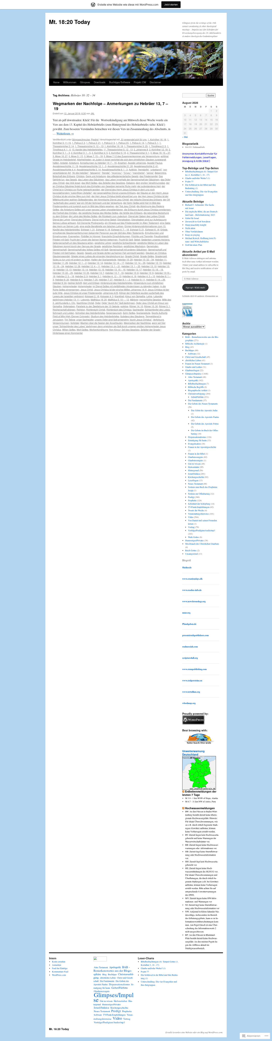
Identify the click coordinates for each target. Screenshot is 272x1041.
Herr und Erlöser (91, 282)
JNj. (93, 113)
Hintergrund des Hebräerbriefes (116, 282)
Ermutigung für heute (197, 440)
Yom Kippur (114, 329)
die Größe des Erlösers (130, 212)
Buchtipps (189, 350)
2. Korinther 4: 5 (100, 152)
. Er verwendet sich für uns (133, 139)
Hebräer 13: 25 (81, 272)
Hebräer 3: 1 (95, 276)
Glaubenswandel (61, 256)
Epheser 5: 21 (137, 229)
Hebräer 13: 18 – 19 (153, 269)
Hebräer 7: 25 (91, 279)
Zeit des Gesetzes (131, 329)
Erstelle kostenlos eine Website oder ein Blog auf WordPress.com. (194, 1032)
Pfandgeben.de (189, 624)
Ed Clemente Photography (90, 222)
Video (190, 516)
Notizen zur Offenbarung (199, 493)
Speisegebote (143, 312)
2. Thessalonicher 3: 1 (138, 152)
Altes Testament (195, 376)
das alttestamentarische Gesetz (122, 176)
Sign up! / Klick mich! (195, 287)
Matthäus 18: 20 (99, 299)
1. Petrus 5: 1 (151, 142)
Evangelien (74, 236)
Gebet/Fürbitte (197, 396)
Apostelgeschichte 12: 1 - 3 (92, 166)
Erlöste (163, 229)
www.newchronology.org (194, 601)
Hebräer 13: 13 (64, 269)
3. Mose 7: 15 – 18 (93, 156)
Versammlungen (61, 322)
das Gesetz (71, 179)
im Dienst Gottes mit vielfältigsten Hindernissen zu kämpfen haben (126, 286)
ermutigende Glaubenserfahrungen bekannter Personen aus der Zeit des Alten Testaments (98, 232)
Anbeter (64, 162)
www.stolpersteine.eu (192, 680)
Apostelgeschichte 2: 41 (146, 166)
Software (192, 353)
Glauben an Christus (156, 252)
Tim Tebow (69, 319)
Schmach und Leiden (63, 312)
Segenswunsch (114, 312)
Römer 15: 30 (151, 306)
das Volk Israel (73, 182)
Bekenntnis (160, 172)
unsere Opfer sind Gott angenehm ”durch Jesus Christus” (123, 319)
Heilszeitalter (193, 466)
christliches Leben (193, 360)
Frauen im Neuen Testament (197, 363)
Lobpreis (85, 299)
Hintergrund (193, 470)
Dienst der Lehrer (61, 219)
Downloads (99, 82)
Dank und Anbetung (96, 176)
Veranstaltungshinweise (198, 513)
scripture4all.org (190, 657)
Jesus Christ (86, 289)
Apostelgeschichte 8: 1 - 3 (115, 169)
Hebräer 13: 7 (97, 272)
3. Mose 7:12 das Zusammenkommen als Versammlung (131, 156)
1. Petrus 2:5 (122, 142)
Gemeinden (152, 246)
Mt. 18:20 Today (69, 22)
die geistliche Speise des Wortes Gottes (98, 212)
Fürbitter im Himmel (90, 236)
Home (56, 82)
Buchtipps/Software (119, 82)
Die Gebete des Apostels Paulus (205, 416)
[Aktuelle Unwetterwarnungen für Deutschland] (199, 788)
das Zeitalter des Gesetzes (111, 182)
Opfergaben (69, 306)
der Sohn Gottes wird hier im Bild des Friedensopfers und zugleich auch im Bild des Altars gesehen (106, 204)
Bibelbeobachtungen (197, 383)
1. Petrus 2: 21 (93, 142)
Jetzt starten (171, 4)
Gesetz (80, 252)
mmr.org (186, 612)
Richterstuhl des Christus (119, 309)
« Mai (185, 136)
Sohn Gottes (129, 312)
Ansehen (122, 162)
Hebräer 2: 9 (81, 276)
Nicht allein (190, 228)
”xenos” (150, 172)
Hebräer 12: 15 (154, 262)
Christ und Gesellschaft (195, 356)
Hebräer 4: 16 (129, 276)
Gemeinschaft (60, 249)
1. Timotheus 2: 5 (157, 146)
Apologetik (193, 380)
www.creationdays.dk (192, 578)
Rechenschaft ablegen (64, 309)
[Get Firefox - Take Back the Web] (199, 744)
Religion (81, 309)
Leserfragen (193, 480)
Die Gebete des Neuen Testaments (203, 403)
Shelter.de (187, 567)
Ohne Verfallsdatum (194, 231)
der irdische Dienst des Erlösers (146, 199)
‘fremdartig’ (143, 169)
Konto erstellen (58, 961)
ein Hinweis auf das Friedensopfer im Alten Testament (132, 222)
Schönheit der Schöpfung (199, 503)
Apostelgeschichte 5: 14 (89, 169)
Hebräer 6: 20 (62, 279)
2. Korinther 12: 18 (158, 149)
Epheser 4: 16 (103, 229)
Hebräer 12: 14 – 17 (114, 262)
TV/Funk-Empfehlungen (198, 506)
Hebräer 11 (161, 259)
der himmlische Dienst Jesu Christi (111, 199)
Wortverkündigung (98, 329)
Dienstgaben (123, 219)
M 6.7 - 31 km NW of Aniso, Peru (200, 801)
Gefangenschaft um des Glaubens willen (73, 242)
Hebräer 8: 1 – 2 (122, 279)
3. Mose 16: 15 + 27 (160, 152)
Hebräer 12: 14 (95, 262)
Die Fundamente (195, 400)
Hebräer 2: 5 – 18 (65, 276)
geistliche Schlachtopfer (124, 242)
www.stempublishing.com (194, 669)
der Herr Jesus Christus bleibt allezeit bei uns (114, 196)
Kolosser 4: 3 (106, 296)
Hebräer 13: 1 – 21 (110, 266)
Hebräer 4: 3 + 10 (146, 276)
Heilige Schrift (75, 282)
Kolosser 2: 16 (92, 296)
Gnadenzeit (161, 256)
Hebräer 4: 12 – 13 (112, 276)
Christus (80, 176)
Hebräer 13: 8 (132, 272)
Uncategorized (191, 553)
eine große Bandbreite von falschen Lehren (101, 226)
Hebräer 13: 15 (96, 269)
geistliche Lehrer (103, 242)
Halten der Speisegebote (103, 259)
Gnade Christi (132, 256)
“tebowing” (95, 172)
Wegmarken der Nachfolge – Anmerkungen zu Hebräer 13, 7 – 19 (110, 106)
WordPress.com (59, 974)
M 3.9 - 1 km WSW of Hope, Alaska (201, 798)
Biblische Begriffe (196, 386)
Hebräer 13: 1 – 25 (130, 266)
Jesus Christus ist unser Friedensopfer (83, 292)
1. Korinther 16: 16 (157, 139)
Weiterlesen (65, 133)
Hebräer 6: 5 (76, 279)
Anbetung (74, 162)
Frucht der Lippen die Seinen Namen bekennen (94, 239)
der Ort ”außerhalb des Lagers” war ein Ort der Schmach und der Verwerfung (111, 201)
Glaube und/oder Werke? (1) (197, 178)
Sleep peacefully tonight (195, 224)
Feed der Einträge (59, 968)
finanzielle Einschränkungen (116, 236)
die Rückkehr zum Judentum (112, 216)
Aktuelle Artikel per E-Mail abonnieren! (198, 253)
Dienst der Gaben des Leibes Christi (146, 216)
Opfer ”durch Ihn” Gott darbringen (118, 302)
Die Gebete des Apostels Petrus (205, 423)
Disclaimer (155, 82)
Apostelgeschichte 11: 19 (65, 166)
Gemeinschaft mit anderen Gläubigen (128, 249)
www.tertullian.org (191, 691)
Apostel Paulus (154, 162)
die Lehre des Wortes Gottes (83, 216)
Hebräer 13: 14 (80, 269)
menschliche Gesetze (150, 299)
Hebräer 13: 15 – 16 (115, 269)
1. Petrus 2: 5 (108, 142)
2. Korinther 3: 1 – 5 (81, 152)
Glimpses (85, 82)
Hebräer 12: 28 (72, 266)
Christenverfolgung (196, 393)
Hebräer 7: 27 (106, 279)
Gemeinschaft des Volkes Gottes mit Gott (88, 249)
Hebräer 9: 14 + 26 (155, 279)
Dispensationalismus (197, 436)
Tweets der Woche (196, 510)
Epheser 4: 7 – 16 (120, 229)
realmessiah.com (190, 646)
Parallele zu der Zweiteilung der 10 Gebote (97, 306)
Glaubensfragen (192, 370)
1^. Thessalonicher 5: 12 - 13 (118, 149)
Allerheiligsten (84, 159)
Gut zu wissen (194, 463)
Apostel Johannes (137, 162)
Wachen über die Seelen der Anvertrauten (101, 322)
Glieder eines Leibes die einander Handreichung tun (97, 256)
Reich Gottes (191, 550)
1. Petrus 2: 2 (78, 142)
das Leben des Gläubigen (91, 179)
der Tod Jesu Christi (125, 206)
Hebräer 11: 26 (60, 262)
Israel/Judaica (194, 473)
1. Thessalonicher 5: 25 (136, 146)
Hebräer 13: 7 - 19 (114, 272)
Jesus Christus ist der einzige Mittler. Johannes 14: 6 (120, 289)
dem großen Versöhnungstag (150, 182)
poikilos (124, 306)
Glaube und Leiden (193, 366)
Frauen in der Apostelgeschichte (202, 446)
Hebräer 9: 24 (60, 282)
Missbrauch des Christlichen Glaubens (202, 543)
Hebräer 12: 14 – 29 (135, 262)
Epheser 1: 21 (88, 229)
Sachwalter (138, 309)
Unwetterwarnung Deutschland (193, 752)
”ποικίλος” (116, 172)
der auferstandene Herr (149, 186)
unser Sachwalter (85, 319)
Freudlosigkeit (161, 236)
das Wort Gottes (89, 182)
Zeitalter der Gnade (150, 329)
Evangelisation (194, 443)
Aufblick (133, 169)
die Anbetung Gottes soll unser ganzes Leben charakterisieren (91, 209)
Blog (187, 346)
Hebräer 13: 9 (147, 272)
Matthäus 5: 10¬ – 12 (118, 299)
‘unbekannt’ (156, 169)
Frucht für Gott (126, 239)
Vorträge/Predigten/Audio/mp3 (201, 530)
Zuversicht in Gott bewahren (197, 221)
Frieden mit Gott (61, 239)
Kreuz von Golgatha (135, 296)
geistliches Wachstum (134, 246)
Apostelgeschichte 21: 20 (120, 166)
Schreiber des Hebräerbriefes (90, 312)
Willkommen (69, 82)
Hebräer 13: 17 (134, 269)
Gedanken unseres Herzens (155, 239)
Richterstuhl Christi (95, 309)
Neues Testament (195, 483)
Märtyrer (134, 299)
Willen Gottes (68, 329)
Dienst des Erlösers (81, 219)
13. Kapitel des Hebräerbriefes (87, 149)
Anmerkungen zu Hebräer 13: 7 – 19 (98, 162)
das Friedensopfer (149, 176)
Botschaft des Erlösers (64, 176)
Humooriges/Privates (194, 540)
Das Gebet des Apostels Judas (204, 410)
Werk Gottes (193, 537)
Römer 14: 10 (136, 306)
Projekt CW (140, 82)
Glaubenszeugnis (195, 456)
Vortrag (191, 527)
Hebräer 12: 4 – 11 (90, 266)
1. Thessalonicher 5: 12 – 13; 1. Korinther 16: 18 (99, 146)
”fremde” (106, 172)
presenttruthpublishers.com (195, 635)
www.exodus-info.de (192, 590)
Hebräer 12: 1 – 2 (78, 262)
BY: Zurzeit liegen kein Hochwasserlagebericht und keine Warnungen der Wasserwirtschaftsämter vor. (202, 838)
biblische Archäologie (194, 343)
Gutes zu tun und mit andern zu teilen (71, 259)
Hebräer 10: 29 (125, 259)
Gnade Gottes (147, 256)
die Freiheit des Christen (65, 212)
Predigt (94, 139)
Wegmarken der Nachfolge (137, 322)
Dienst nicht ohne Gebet (104, 219)
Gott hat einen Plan (193, 244)
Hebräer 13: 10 (149, 266)
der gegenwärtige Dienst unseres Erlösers (114, 192)
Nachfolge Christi (85, 302)
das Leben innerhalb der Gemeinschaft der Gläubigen (132, 179)
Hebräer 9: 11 (138, 279)
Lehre (149, 296)
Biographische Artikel (197, 390)
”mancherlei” (138, 172)
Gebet (137, 239)
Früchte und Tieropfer (142, 236)
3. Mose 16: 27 (60, 156)
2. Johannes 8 (141, 149)
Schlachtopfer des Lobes (157, 309)
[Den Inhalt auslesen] (183, 791)
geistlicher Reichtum (112, 246)
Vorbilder (74, 322)
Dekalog (130, 182)
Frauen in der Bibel (196, 453)
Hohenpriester (70, 286)
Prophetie (192, 500)
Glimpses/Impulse (81, 139)
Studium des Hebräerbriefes (105, 316)
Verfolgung (158, 319)
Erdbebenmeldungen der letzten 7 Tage (199, 793)
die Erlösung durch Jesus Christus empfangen (147, 209)
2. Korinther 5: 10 (117, 152)
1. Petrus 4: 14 (137, 142)
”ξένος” (127, 172)
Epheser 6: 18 (152, 229)
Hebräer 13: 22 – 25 (63, 272)
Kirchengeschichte (196, 476)
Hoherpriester (85, 286)
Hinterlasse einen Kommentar (68, 332)
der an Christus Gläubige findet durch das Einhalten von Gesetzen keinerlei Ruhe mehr (111, 184)
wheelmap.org (189, 703)
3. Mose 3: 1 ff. (76, 156)
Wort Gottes (82, 329)
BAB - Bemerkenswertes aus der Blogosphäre (112, 970)
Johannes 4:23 (110, 292)
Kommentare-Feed (60, 971)
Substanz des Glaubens (132, 316)
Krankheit (119, 296)
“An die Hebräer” (80, 172)
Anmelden (56, 964)
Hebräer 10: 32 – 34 (144, 259)
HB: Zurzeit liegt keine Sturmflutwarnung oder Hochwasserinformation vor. (201, 855)
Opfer (97, 302)
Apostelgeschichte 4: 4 (64, 169)
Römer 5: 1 (164, 306)
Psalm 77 (189, 181)
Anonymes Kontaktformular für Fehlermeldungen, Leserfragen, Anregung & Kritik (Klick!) (199, 157)
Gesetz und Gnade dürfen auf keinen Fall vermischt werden (115, 252)
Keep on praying (192, 234)
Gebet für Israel (192, 218)
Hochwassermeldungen (200, 808)
